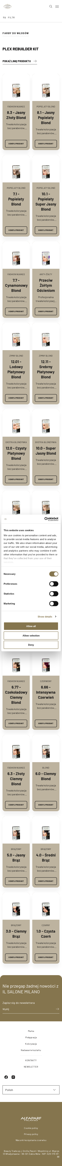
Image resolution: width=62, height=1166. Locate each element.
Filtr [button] (11, 17)
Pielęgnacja (31, 1037)
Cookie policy (31, 1128)
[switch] (53, 583)
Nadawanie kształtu (31, 1050)
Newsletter (31, 1066)
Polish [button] (9, 1090)
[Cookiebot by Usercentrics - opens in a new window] (44, 519)
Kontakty (31, 1060)
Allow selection (31, 635)
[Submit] (55, 1009)
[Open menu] (57, 6)
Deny (31, 644)
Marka (31, 1031)
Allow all (31, 626)
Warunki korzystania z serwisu (31, 1140)
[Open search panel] (49, 6)
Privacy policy (31, 1134)
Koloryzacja (31, 1043)
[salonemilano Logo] (7, 6)
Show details (45, 616)
